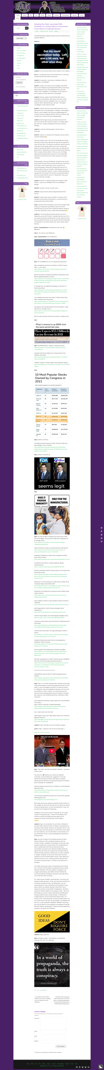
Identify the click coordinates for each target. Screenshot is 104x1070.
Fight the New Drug (21, 152)
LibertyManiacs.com (22, 168)
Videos (49, 15)
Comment (35, 1019)
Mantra (55, 1066)
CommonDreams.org (22, 128)
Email (35, 1037)
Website (35, 1041)
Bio (31, 15)
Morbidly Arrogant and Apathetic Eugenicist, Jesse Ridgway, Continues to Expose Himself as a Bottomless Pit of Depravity (82, 73)
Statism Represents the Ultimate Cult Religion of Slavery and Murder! (82, 142)
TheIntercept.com (21, 135)
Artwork (57, 15)
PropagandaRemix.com (22, 178)
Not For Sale (20, 149)
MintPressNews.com (22, 125)
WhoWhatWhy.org (21, 133)
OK (26, 28)
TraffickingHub (20, 154)
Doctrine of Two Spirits (82, 153)
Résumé (75, 15)
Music (42, 15)
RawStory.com (20, 123)
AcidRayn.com (43, 1066)
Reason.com (20, 120)
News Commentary (21, 50)
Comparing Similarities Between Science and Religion (82, 148)
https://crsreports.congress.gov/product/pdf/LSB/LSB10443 (49, 567)
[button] (100, 1066)
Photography (65, 15)
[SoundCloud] (101, 541)
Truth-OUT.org (20, 115)
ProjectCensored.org (22, 110)
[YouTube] (101, 535)
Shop (17, 18)
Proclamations (20, 55)
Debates (56, 31)
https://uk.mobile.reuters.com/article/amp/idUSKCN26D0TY (49, 617)
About (24, 15)
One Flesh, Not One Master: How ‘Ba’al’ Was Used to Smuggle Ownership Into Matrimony (82, 32)
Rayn (37, 31)
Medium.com (20, 118)
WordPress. (61, 1066)
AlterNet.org (20, 130)
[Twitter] (101, 538)
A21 (18, 157)
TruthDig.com (20, 113)
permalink (43, 990)
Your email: (18, 77)
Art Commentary (21, 53)
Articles (18, 48)
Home (18, 15)
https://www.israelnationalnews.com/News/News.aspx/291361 (50, 612)
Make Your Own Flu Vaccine (41, 732)
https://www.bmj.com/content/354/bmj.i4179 (45, 799)
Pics (36, 15)
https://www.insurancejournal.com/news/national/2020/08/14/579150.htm (53, 559)
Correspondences (21, 58)
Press (81, 15)
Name (35, 1032)
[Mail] (101, 528)
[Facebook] (101, 531)
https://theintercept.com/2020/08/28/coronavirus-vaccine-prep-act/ (51, 604)
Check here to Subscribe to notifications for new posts (48, 1052)
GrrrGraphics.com (21, 175)
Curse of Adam (80, 38)
